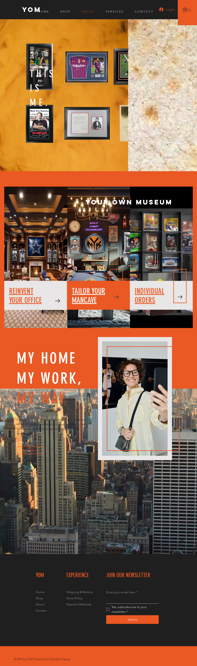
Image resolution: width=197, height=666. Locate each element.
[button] (188, 9)
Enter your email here (121, 592)
